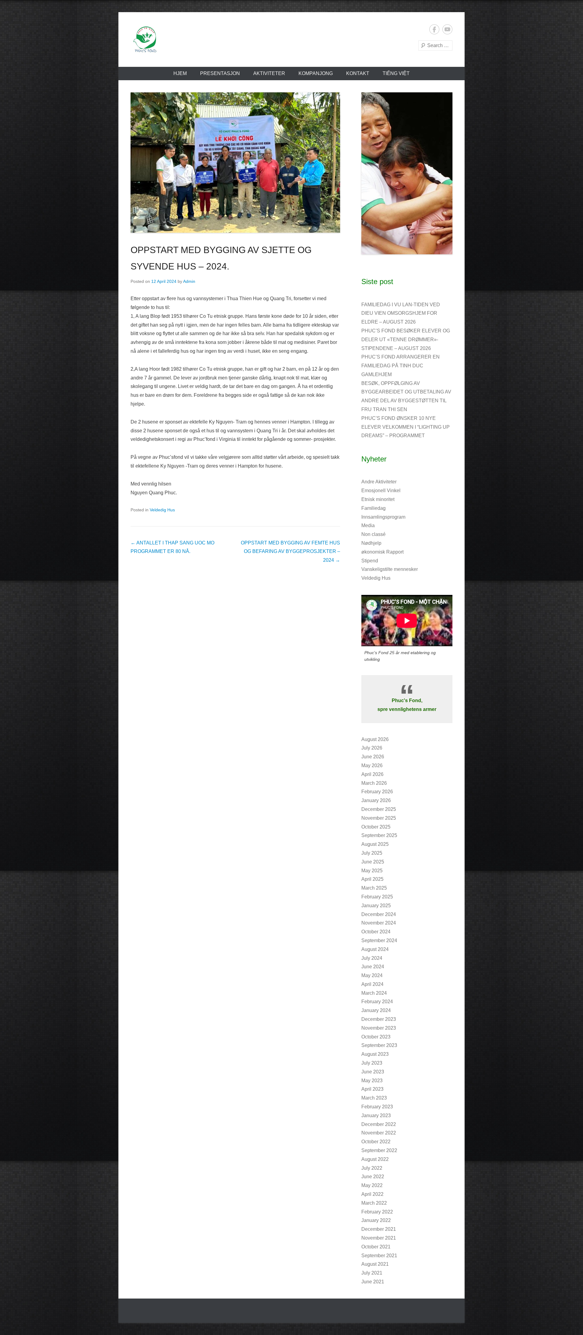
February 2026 (377, 791)
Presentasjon (220, 73)
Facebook (434, 29)
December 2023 (378, 1019)
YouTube (447, 29)
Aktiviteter (269, 73)
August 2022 (375, 1159)
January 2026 (376, 800)
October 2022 (375, 1141)
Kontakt (357, 73)
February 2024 (377, 1001)
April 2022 (372, 1194)
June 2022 (372, 1176)
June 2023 (372, 1071)
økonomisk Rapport (382, 551)
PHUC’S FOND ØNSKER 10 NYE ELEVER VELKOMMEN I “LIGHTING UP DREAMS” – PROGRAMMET (405, 427)
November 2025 (378, 818)
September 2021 (379, 1255)
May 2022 (372, 1185)
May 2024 (372, 975)
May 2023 (372, 1080)
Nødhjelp (371, 543)
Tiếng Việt (396, 73)
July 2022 (371, 1168)
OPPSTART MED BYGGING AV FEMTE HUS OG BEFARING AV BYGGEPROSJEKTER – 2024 (290, 551)
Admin (189, 281)
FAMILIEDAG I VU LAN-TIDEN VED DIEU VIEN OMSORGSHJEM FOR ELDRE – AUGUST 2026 (400, 313)
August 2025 (375, 844)
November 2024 (378, 922)
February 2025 (377, 896)
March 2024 (374, 993)
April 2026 (372, 774)
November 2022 (378, 1132)
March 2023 (374, 1097)
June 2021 (372, 1281)
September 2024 (379, 940)
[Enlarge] (445, 100)
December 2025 (378, 809)
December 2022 (378, 1124)
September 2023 (379, 1045)
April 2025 (372, 879)
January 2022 (376, 1220)
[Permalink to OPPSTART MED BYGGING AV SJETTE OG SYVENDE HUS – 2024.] (235, 162)
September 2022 (379, 1150)
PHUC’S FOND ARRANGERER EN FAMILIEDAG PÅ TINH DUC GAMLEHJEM (400, 365)
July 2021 (371, 1272)
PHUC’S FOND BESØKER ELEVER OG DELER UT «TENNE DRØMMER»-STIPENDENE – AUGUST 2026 (405, 339)
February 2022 (377, 1211)
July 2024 (371, 958)
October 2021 (375, 1246)
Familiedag (373, 508)
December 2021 (378, 1229)
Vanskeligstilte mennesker (389, 569)
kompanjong (315, 73)
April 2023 (372, 1089)
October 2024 (375, 931)
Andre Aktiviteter (379, 481)
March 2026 (374, 783)
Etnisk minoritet (377, 499)
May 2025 (372, 870)
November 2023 (378, 1028)
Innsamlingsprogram (383, 517)
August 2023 (375, 1054)
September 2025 (379, 835)
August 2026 (375, 739)
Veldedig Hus (162, 509)
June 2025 (372, 861)
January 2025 (376, 905)
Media (368, 525)
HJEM (180, 73)
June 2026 (372, 756)
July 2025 (371, 853)
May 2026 (372, 765)
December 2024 (378, 914)
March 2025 (374, 888)
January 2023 (376, 1115)
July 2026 (371, 747)
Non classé (373, 534)
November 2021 (378, 1238)
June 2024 (372, 966)
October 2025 (375, 826)
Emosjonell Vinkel (381, 490)
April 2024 (372, 984)
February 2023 (377, 1106)
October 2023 (375, 1036)
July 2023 (371, 1063)
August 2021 (375, 1264)
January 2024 (376, 1010)
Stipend (369, 560)
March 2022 (374, 1203)
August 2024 (375, 949)
